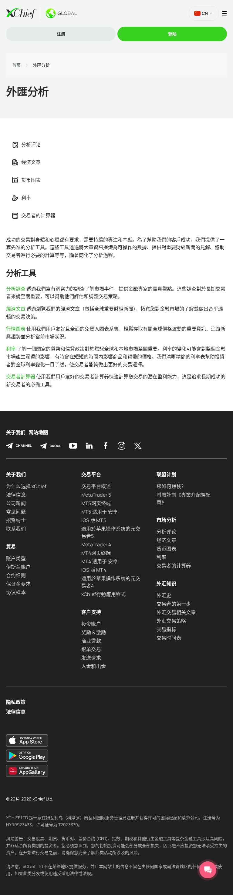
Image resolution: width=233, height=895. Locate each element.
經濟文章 (15, 308)
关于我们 (15, 432)
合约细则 (16, 575)
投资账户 (91, 624)
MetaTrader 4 (96, 544)
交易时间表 (169, 637)
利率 (26, 198)
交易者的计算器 (38, 215)
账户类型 (16, 558)
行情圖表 (15, 328)
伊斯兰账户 (18, 567)
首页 (16, 65)
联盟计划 (166, 474)
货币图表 (31, 180)
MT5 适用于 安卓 (99, 511)
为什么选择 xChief (26, 486)
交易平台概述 (96, 486)
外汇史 (164, 595)
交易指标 (166, 629)
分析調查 (15, 288)
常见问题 (16, 511)
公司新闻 (16, 503)
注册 (61, 34)
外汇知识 (166, 583)
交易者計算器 (20, 376)
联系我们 (16, 528)
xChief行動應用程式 (103, 594)
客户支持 (91, 612)
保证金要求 (18, 584)
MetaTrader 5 (96, 494)
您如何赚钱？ (171, 486)
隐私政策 (15, 702)
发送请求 (91, 657)
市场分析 (166, 520)
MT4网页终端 (96, 553)
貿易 (11, 546)
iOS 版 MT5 (93, 520)
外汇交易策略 (171, 620)
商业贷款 (91, 640)
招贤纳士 (16, 520)
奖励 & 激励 (93, 632)
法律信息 (16, 494)
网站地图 (38, 432)
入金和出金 (93, 666)
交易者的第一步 (174, 604)
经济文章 (31, 162)
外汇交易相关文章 (176, 612)
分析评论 (31, 144)
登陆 (172, 34)
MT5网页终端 (96, 503)
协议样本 (16, 592)
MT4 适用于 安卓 (99, 561)
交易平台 (91, 474)
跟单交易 (91, 649)
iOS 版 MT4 (93, 570)
